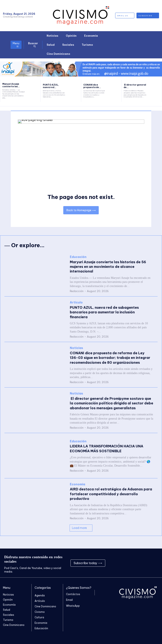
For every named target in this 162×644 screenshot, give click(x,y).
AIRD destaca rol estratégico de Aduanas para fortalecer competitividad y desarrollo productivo (111, 494)
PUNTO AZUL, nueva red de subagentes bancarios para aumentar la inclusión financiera (104, 312)
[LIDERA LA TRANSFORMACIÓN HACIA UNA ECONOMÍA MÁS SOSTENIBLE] (35, 455)
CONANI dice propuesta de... (92, 86)
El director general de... (135, 86)
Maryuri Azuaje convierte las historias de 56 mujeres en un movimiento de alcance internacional (108, 267)
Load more (79, 528)
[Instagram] (137, 563)
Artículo (76, 302)
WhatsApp (73, 605)
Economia (77, 484)
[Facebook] (128, 563)
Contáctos (73, 594)
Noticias (76, 348)
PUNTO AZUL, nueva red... (51, 86)
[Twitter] (146, 563)
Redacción (77, 291)
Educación (78, 257)
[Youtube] (155, 563)
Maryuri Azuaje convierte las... (11, 85)
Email (69, 599)
